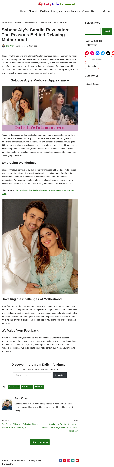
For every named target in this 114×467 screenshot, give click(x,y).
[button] (61, 11)
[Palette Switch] (104, 11)
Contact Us (88, 11)
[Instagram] (92, 53)
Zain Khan (10, 46)
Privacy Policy (34, 461)
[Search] (109, 11)
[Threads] (108, 53)
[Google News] (77, 460)
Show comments (40, 442)
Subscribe (59, 375)
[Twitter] (103, 53)
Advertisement (72, 11)
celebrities (14, 387)
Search (107, 31)
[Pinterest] (87, 53)
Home (23, 11)
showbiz (39, 387)
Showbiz (33, 11)
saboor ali (27, 387)
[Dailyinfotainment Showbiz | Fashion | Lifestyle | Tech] (57, 4)
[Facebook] (98, 53)
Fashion (44, 11)
